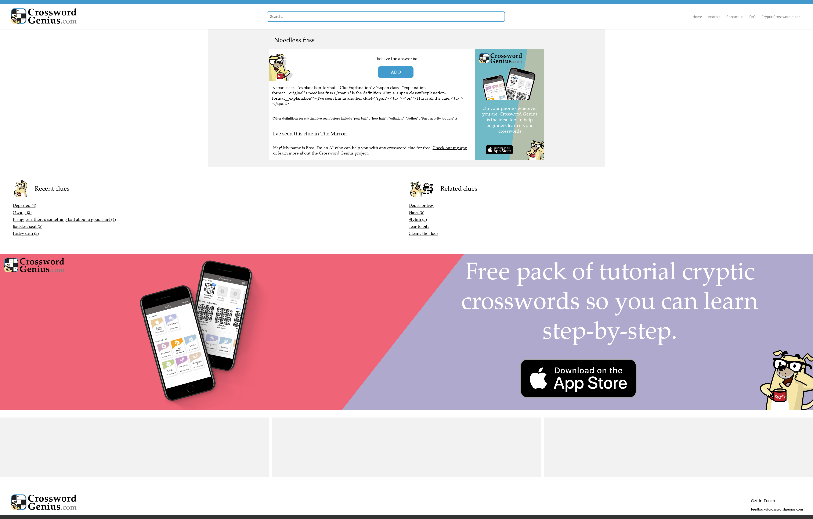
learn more (288, 153)
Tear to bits (419, 226)
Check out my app (450, 147)
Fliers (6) (416, 212)
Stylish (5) (418, 219)
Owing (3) (22, 212)
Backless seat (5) (27, 226)
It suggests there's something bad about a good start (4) (64, 219)
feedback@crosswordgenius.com (777, 509)
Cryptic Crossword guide (781, 16)
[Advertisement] (127, 447)
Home (697, 16)
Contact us (734, 16)
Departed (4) (24, 205)
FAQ (752, 16)
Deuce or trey (421, 205)
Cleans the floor (423, 233)
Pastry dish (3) (26, 233)
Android (714, 16)
